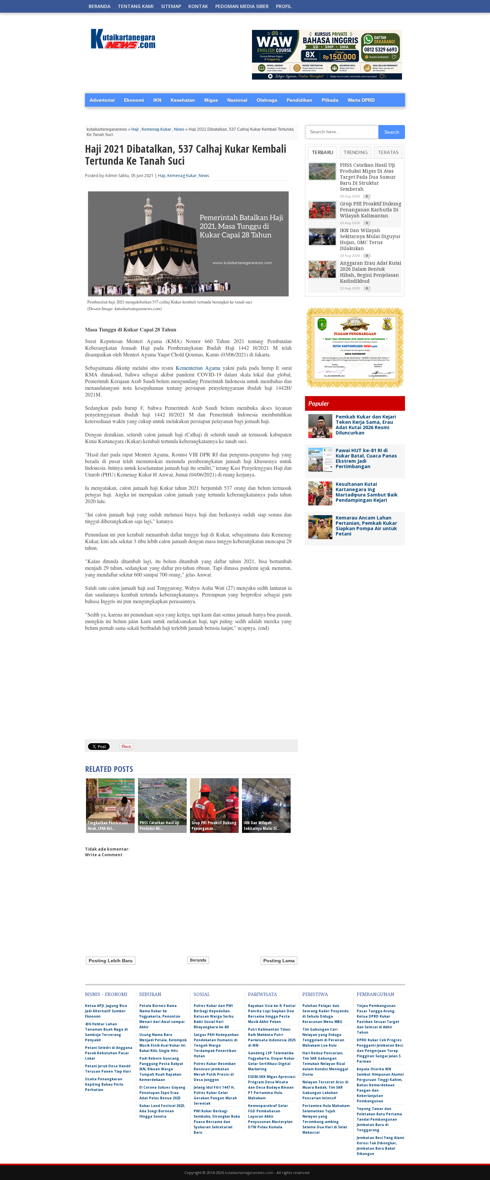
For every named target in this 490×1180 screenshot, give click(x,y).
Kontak (198, 6)
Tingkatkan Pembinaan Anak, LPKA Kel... (108, 825)
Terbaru (322, 152)
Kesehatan (183, 100)
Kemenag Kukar (156, 129)
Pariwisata (262, 994)
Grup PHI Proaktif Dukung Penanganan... (214, 825)
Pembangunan (375, 994)
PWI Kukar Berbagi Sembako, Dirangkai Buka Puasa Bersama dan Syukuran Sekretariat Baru (217, 1122)
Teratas (388, 152)
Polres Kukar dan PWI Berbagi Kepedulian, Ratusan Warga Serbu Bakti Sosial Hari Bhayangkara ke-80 (214, 1016)
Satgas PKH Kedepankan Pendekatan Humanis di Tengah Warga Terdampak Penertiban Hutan (216, 1045)
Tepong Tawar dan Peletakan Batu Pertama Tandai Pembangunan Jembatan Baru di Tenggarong (379, 1119)
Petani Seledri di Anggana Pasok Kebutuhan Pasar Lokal (108, 1053)
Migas (211, 100)
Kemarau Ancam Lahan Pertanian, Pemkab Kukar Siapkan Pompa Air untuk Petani (366, 525)
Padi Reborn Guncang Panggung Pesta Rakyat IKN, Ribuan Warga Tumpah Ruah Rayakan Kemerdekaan (161, 1069)
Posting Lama (279, 960)
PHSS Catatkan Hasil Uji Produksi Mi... (159, 825)
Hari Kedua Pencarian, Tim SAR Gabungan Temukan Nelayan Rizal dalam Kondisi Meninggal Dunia (325, 1064)
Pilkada (330, 100)
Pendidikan (299, 100)
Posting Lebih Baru (111, 960)
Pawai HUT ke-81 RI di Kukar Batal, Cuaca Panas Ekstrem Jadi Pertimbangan (366, 458)
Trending (355, 152)
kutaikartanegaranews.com (249, 1172)
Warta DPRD (361, 100)
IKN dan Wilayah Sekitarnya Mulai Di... (262, 825)
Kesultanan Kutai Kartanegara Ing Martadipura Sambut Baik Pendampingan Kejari (367, 492)
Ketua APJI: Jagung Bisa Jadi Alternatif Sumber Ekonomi (106, 1011)
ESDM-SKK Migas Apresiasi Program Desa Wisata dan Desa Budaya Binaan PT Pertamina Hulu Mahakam (271, 1087)
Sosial (202, 994)
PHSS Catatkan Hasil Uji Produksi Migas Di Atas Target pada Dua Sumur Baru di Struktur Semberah (368, 177)
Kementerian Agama (198, 367)
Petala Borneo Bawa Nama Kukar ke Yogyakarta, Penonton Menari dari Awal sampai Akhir (161, 1016)
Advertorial (102, 100)
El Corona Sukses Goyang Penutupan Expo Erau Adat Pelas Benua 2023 (162, 1092)
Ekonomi (134, 100)
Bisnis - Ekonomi (106, 994)
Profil (283, 6)
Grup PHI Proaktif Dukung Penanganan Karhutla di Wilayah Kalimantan (370, 209)
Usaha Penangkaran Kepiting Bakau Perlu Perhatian (104, 1084)
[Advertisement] (188, 683)
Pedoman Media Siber (242, 6)
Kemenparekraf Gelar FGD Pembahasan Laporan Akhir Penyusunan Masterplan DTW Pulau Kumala (270, 1116)
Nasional (237, 100)
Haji (135, 129)
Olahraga (267, 100)
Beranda (99, 6)
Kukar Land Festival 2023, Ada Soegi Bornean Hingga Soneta (162, 1111)
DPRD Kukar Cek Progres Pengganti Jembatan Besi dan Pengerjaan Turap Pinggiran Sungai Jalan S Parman (380, 1051)
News (179, 129)
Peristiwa (315, 994)
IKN (157, 100)
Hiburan (150, 994)
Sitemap (171, 6)
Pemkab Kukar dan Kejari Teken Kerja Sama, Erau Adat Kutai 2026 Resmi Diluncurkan (366, 424)
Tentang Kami (136, 6)
